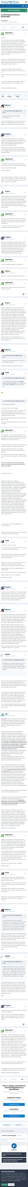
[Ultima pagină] (26, 27)
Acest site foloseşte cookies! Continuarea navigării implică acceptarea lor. (13, 1160)
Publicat (10, 34)
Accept (5, 1184)
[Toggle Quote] (3, 111)
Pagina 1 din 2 (14, 27)
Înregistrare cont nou (14, 1104)
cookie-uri (8, 1173)
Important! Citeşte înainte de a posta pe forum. (12, 1154)
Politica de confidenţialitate (14, 1180)
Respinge (11, 1184)
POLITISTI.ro (10, 2)
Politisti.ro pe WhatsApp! (14, 10)
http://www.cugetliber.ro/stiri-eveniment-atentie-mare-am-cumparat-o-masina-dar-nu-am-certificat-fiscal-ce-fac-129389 (13, 464)
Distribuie (7, 1125)
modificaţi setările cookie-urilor (14, 1176)
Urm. (23, 27)
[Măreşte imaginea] (2, 392)
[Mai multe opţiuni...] (25, 34)
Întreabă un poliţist (12, 22)
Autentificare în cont (14, 1116)
